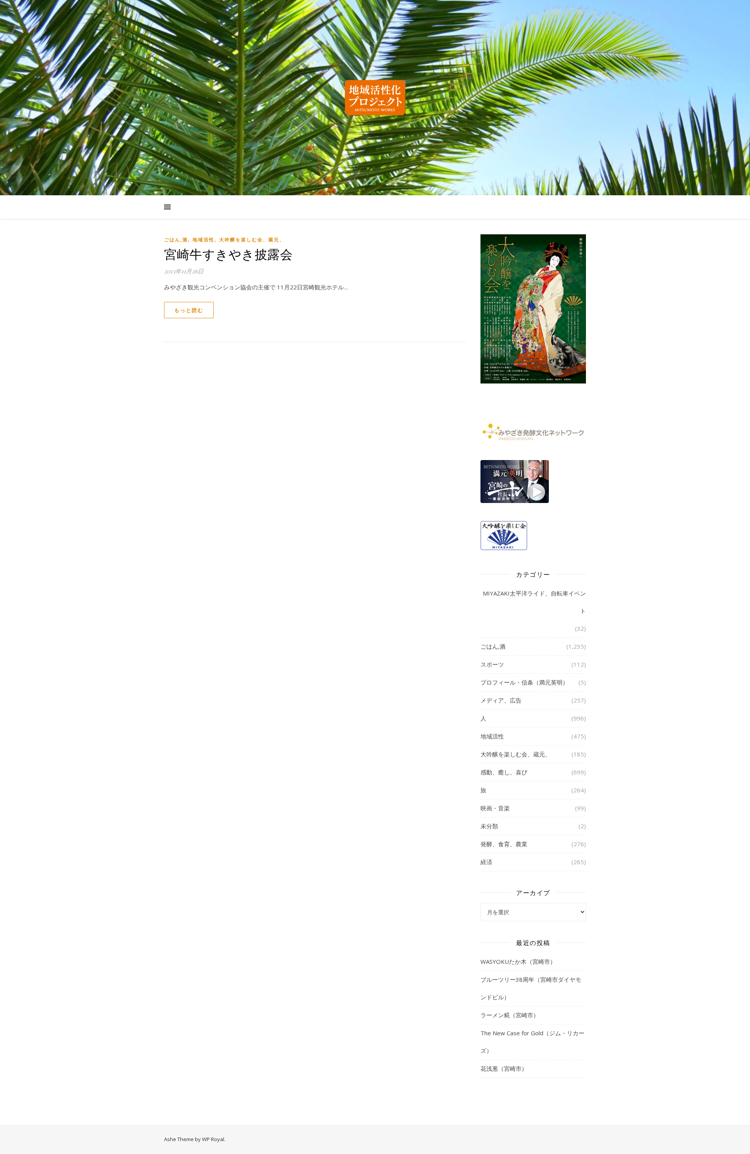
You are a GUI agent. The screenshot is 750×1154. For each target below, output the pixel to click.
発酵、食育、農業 (503, 844)
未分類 (489, 826)
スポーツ (492, 664)
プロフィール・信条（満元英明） (524, 682)
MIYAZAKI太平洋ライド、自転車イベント (534, 602)
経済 (486, 862)
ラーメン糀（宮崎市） (509, 1015)
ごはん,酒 (176, 239)
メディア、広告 (500, 700)
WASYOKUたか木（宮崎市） (518, 961)
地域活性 (203, 239)
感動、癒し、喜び (503, 772)
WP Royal (213, 1139)
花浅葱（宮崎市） (503, 1068)
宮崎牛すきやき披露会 (228, 253)
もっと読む (189, 310)
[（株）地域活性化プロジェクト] (375, 97)
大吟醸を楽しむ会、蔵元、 (252, 239)
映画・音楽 (495, 808)
